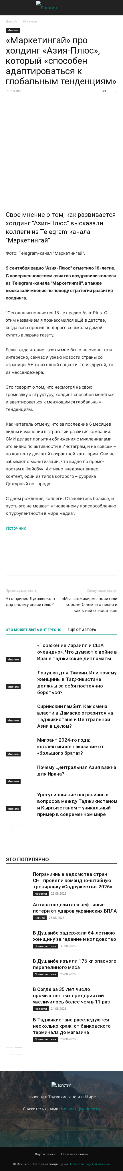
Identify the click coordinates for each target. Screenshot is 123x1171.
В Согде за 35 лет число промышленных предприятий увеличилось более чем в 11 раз (71, 995)
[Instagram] (53, 1125)
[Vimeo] (84, 1125)
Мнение (30, 21)
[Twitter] (37, 104)
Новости (41, 893)
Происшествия (45, 946)
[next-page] (18, 828)
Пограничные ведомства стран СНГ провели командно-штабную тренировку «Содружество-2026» (72, 880)
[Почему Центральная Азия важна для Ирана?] (20, 774)
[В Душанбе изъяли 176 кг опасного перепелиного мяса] (17, 969)
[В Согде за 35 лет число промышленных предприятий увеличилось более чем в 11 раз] (17, 997)
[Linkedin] (77, 104)
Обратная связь (74, 1154)
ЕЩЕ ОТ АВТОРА (82, 630)
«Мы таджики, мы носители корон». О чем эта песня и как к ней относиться (89, 604)
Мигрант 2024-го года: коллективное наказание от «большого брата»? (70, 746)
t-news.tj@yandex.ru (80, 1108)
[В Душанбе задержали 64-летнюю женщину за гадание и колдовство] (17, 941)
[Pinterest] (51, 104)
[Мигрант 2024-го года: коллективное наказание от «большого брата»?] (20, 746)
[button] (10, 7)
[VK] (24, 104)
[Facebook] (11, 104)
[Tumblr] (103, 104)
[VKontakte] (100, 1125)
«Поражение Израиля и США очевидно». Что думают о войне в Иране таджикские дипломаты (77, 651)
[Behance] (23, 1125)
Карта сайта (45, 1154)
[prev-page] (9, 828)
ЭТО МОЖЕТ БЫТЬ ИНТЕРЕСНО (33, 630)
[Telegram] (116, 104)
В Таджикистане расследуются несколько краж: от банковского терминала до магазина (72, 1026)
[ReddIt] (90, 104)
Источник (16, 528)
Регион (40, 918)
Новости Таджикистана (90, 1164)
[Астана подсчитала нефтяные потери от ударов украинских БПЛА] (17, 912)
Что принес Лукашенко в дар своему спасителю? (30, 601)
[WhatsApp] (64, 104)
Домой (11, 21)
